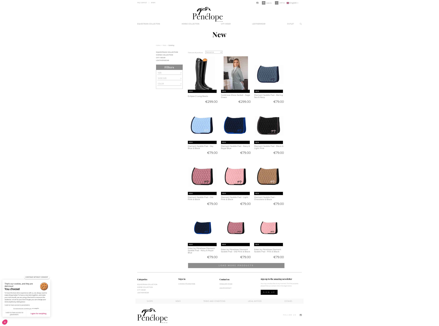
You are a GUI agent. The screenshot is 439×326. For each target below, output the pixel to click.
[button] (5, 322)
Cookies (288, 301)
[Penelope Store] (207, 14)
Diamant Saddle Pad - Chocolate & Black (265, 198)
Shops (153, 2)
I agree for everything (38, 313)
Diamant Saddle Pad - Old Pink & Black (200, 198)
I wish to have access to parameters (17, 305)
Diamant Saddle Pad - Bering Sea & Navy (268, 96)
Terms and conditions (214, 301)
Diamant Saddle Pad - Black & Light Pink (269, 147)
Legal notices (255, 301)
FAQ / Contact (142, 2)
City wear (226, 24)
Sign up (269, 292)
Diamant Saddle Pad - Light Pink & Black (234, 198)
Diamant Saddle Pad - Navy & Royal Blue (235, 147)
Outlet (290, 24)
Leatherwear (258, 24)
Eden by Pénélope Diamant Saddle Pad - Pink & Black (267, 250)
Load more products (236, 265)
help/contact (225, 288)
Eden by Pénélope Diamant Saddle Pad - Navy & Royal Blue (201, 250)
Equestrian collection (148, 24)
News (178, 301)
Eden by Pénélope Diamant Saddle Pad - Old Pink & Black (235, 250)
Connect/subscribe (186, 284)
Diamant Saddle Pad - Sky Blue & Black (200, 147)
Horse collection (190, 24)
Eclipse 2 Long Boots (198, 96)
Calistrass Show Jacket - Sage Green (235, 96)
